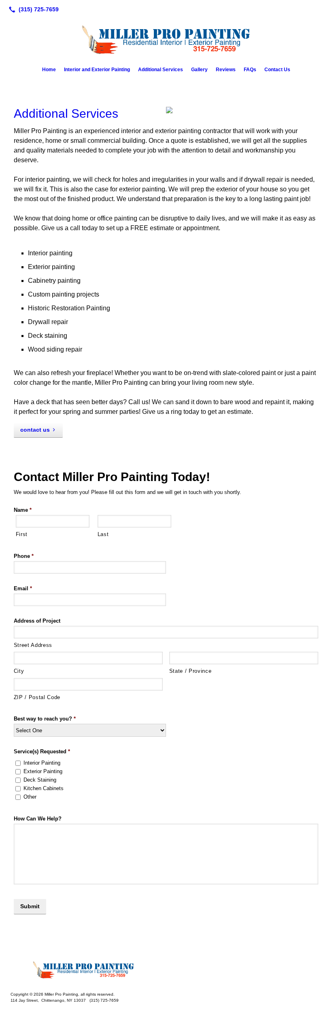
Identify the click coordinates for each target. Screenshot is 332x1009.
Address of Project (37, 620)
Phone (24, 556)
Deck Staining (39, 780)
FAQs (250, 69)
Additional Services (160, 69)
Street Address (33, 645)
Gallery (199, 69)
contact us (35, 429)
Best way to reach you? (45, 718)
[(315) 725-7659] (32, 9)
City (19, 671)
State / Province (190, 671)
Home (49, 69)
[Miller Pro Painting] (166, 969)
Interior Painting (41, 763)
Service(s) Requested (42, 751)
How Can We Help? (38, 818)
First (22, 534)
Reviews (226, 69)
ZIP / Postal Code (37, 697)
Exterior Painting (42, 771)
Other (29, 797)
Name (23, 510)
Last (103, 534)
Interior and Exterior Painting (97, 69)
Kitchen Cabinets (43, 788)
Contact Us (277, 69)
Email (23, 588)
